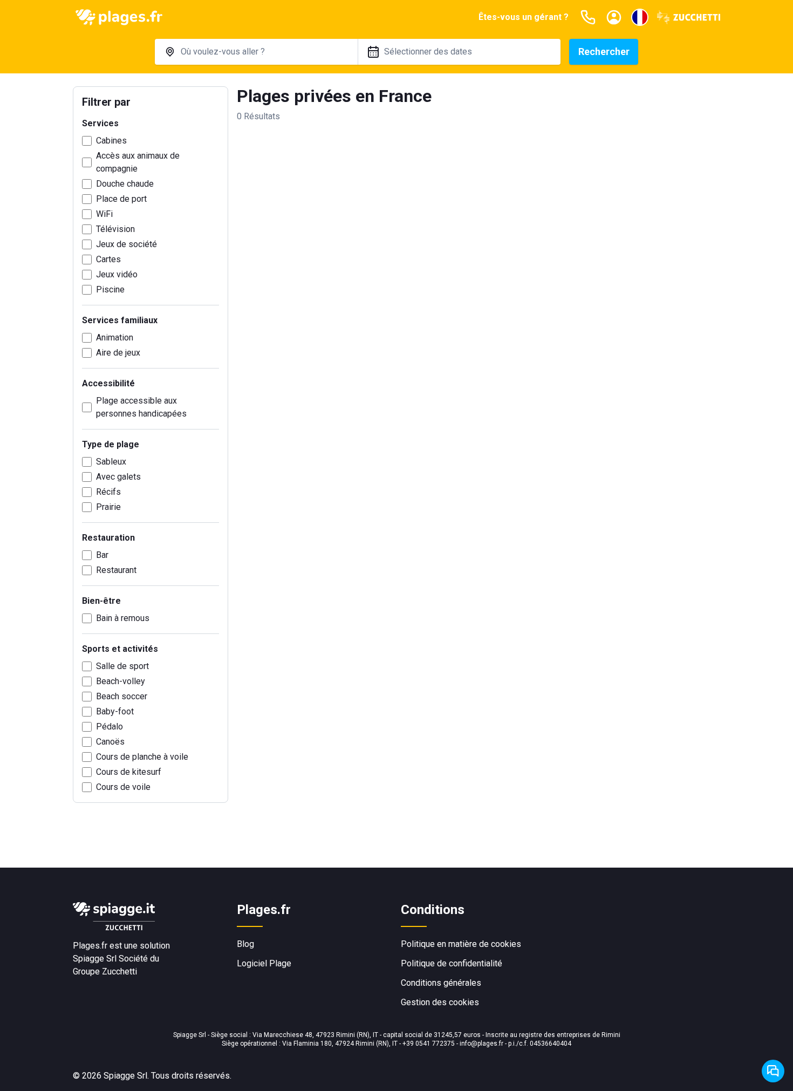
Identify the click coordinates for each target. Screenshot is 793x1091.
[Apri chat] (773, 1071)
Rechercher (604, 51)
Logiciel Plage (264, 963)
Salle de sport (122, 666)
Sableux (111, 461)
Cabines (111, 140)
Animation (114, 337)
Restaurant (116, 570)
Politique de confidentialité (451, 963)
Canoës (110, 742)
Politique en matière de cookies (461, 944)
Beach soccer (121, 696)
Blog (245, 944)
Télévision (115, 229)
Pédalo (109, 726)
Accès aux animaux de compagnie (138, 162)
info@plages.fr (481, 1043)
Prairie (108, 507)
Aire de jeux (118, 352)
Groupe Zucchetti (105, 971)
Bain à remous (122, 618)
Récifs (108, 492)
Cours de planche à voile (142, 757)
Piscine (110, 289)
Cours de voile (123, 787)
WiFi (104, 214)
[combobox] (256, 52)
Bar (102, 555)
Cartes (108, 259)
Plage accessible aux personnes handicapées (141, 407)
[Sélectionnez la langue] (639, 17)
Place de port (121, 199)
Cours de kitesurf (128, 772)
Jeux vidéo (117, 274)
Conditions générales (441, 983)
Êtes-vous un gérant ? (523, 17)
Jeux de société (126, 244)
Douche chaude (125, 184)
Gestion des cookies (440, 1002)
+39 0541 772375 (428, 1043)
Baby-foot (115, 711)
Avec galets (118, 477)
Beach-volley (120, 681)
